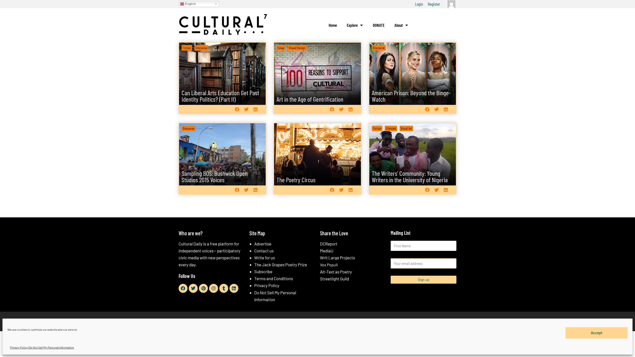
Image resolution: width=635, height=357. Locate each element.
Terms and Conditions (273, 278)
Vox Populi (329, 264)
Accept (597, 332)
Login (419, 3)
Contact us (264, 250)
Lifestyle (391, 128)
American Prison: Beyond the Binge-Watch (411, 96)
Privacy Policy (266, 285)
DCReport (328, 243)
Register (434, 3)
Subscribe (263, 271)
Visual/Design (297, 48)
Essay (281, 48)
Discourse (201, 48)
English (190, 3)
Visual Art (406, 128)
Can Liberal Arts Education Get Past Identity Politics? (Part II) (220, 96)
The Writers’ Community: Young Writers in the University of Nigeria (410, 176)
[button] (237, 109)
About (398, 25)
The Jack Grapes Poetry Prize (280, 264)
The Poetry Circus (296, 179)
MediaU (326, 250)
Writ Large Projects (337, 257)
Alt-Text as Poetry (336, 271)
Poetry (281, 128)
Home (333, 25)
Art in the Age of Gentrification (310, 99)
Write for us (264, 257)
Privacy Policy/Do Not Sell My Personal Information (42, 347)
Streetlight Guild (334, 278)
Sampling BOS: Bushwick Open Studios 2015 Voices (215, 176)
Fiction (187, 48)
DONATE (378, 25)
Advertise (262, 243)
